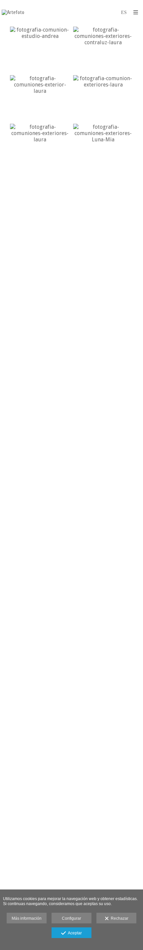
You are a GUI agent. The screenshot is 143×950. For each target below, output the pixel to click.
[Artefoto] (13, 12)
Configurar (71, 918)
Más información (27, 918)
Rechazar (118, 918)
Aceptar (74, 933)
